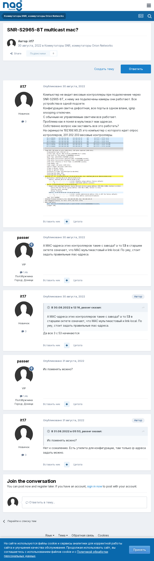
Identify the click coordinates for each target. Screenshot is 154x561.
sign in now (94, 486)
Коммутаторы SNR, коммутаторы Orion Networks (79, 45)
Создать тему (104, 69)
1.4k (25, 272)
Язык (49, 535)
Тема (62, 535)
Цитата (77, 221)
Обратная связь (83, 535)
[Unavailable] (83, 172)
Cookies (103, 535)
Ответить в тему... (41, 502)
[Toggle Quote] (49, 307)
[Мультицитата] (67, 221)
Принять (139, 549)
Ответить (136, 69)
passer (23, 237)
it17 (31, 41)
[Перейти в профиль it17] (11, 43)
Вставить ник (51, 221)
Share (16, 53)
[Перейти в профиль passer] (24, 252)
